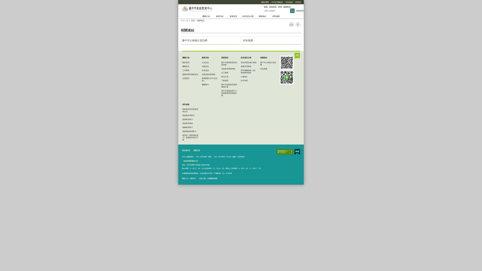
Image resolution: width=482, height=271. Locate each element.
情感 (280, 7)
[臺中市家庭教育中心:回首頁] (218, 9)
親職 (266, 7)
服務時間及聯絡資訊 (190, 74)
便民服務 (276, 16)
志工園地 (224, 73)
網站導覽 (265, 2)
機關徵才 (205, 85)
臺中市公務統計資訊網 (194, 40)
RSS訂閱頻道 (277, 2)
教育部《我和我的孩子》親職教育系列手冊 (190, 137)
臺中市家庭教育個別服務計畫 (229, 86)
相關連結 (262, 16)
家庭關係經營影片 (189, 131)
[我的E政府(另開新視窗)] (297, 152)
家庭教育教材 (187, 123)
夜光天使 (224, 77)
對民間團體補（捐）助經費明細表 (249, 71)
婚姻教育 (287, 7)
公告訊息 (205, 62)
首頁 (193, 20)
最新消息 (220, 16)
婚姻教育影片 (187, 127)
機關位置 (197, 150)
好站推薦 (248, 40)
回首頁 (298, 2)
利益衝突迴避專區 (228, 69)
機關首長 (185, 66)
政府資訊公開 (248, 16)
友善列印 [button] (291, 24)
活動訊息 (205, 66)
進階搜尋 (300, 11)
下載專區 (224, 81)
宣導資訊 (205, 70)
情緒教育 (273, 7)
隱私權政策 (186, 150)
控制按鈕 (297, 55)
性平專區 (244, 81)
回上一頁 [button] (298, 24)
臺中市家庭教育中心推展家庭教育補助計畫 (229, 93)
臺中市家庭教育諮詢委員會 (229, 63)
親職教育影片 (187, 119)
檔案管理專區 (246, 66)
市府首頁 (289, 2)
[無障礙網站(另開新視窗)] (284, 152)
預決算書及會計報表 (249, 62)
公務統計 (244, 77)
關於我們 (185, 62)
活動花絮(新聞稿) (208, 74)
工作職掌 (185, 70)
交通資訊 (185, 78)
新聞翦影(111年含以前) (209, 79)
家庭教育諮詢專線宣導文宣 (190, 110)
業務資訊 (233, 16)
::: (177, 1)
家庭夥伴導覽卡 (188, 115)
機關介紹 (206, 16)
